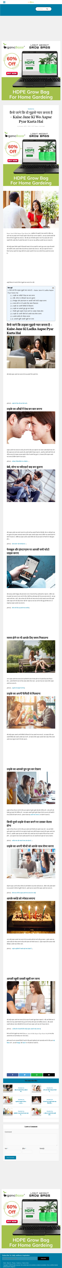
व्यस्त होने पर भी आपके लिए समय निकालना (25, 303)
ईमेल (24, 1148)
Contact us (18, 1263)
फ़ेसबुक (18, 1043)
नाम (6, 1148)
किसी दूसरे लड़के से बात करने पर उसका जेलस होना (28, 311)
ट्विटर (24, 1043)
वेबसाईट (42, 1148)
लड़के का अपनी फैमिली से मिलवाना (23, 306)
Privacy (14, 1263)
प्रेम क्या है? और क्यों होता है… (19, 544)
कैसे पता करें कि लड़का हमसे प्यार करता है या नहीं (23, 893)
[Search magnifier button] (47, 9)
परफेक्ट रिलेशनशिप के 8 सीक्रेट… (20, 461)
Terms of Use (25, 1263)
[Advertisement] (31, 29)
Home (4, 1263)
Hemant (21, 126)
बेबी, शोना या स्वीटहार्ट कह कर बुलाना (24, 298)
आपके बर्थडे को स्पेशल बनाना (21, 316)
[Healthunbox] (31, 2)
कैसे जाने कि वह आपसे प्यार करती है (20, 608)
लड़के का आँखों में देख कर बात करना (24, 295)
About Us (9, 1263)
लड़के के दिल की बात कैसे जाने (19, 403)
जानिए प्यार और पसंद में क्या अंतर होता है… (22, 840)
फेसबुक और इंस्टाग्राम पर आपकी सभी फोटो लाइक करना (29, 301)
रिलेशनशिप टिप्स (31, 109)
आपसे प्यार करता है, (35, 814)
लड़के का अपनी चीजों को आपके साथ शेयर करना (27, 314)
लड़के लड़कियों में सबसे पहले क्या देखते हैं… (22, 948)
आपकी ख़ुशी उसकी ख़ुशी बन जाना (24, 319)
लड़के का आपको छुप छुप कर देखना (23, 308)
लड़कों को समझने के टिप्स (18, 688)
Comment (8, 1132)
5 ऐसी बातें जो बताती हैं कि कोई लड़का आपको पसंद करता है (26, 1029)
